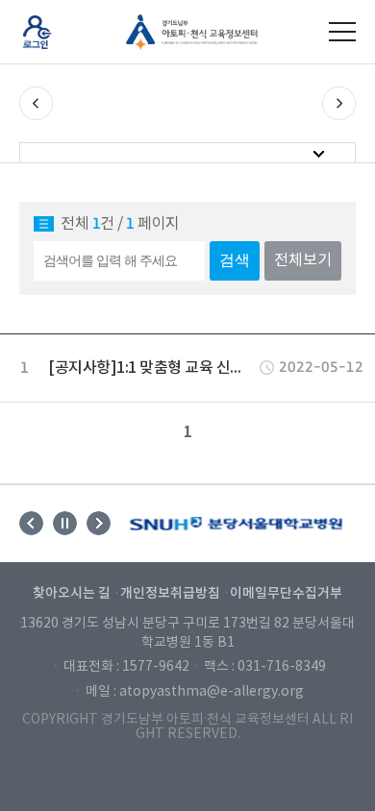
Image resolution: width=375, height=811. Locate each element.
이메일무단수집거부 (286, 593)
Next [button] (99, 523)
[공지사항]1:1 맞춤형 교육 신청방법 (151, 368)
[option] (235, 523)
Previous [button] (31, 523)
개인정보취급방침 (170, 593)
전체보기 (303, 260)
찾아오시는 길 (72, 593)
